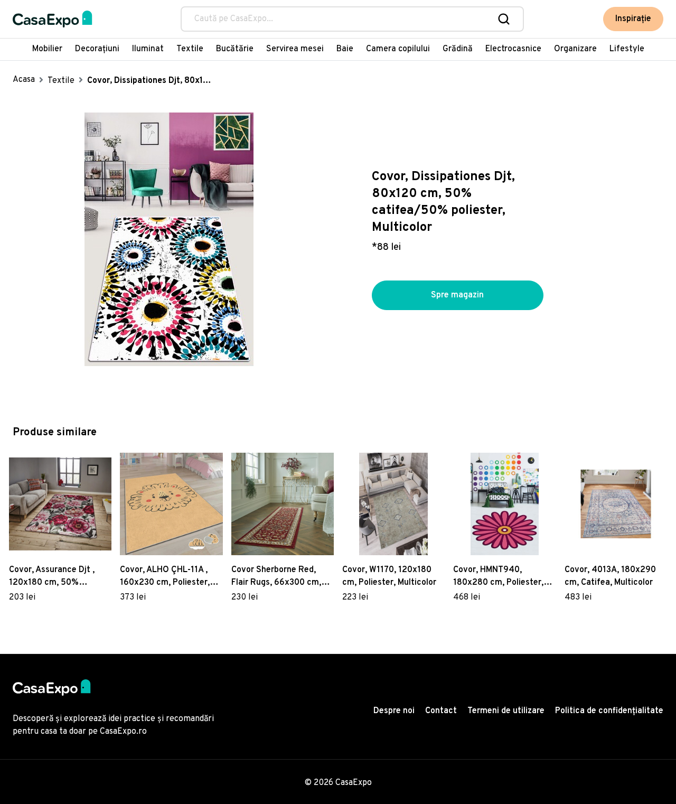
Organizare (575, 49)
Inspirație (633, 19)
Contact (441, 711)
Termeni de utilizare (505, 711)
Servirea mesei (295, 49)
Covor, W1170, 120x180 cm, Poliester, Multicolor (389, 576)
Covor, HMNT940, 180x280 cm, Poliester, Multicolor (498, 577)
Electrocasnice (513, 49)
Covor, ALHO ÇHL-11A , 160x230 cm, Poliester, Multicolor (165, 577)
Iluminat (148, 49)
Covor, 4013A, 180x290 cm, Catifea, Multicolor (610, 576)
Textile (189, 49)
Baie (344, 49)
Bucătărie (234, 49)
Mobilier (47, 49)
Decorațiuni (97, 49)
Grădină (458, 49)
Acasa (24, 79)
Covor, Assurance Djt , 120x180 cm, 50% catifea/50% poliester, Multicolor (53, 577)
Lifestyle (626, 49)
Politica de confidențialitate (609, 711)
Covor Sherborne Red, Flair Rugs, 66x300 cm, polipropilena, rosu (276, 577)
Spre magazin (457, 295)
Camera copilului (398, 49)
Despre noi (394, 711)
